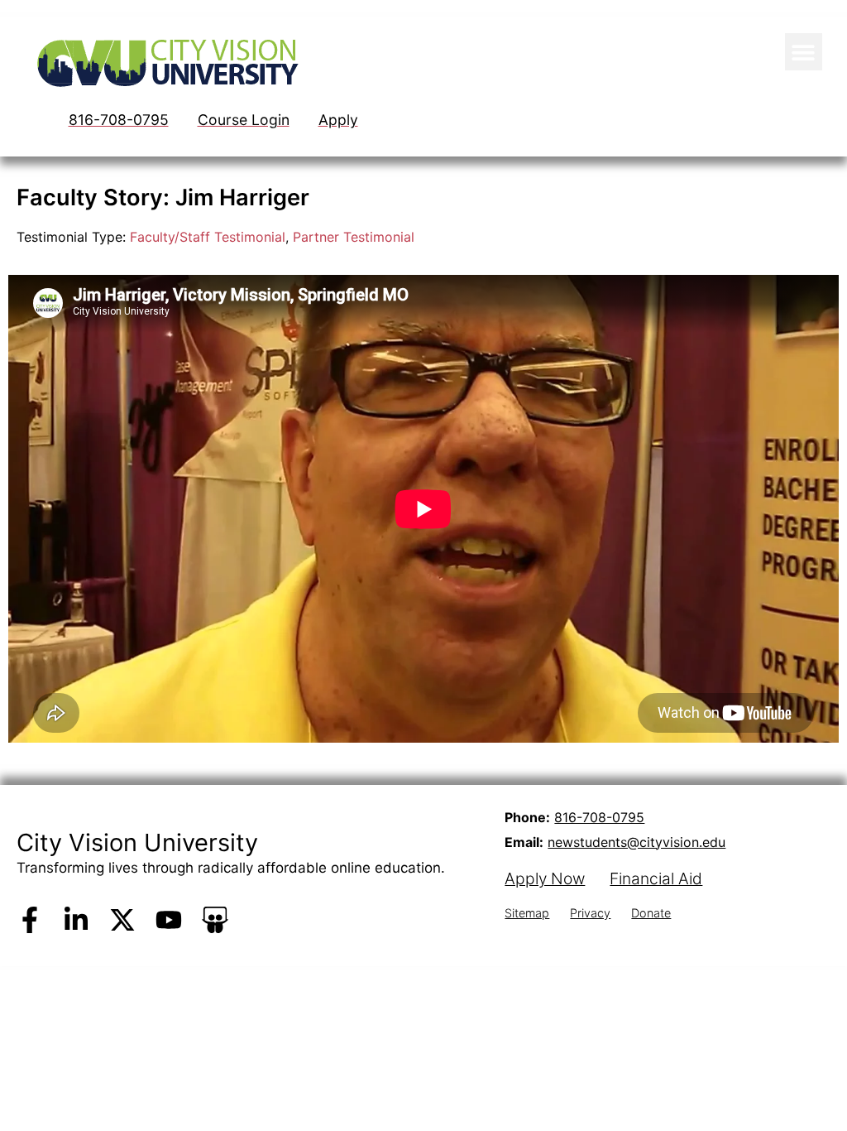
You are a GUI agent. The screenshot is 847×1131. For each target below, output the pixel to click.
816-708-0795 (599, 817)
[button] (803, 51)
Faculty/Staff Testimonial (207, 237)
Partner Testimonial (353, 237)
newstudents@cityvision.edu (636, 842)
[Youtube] (169, 920)
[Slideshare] (215, 920)
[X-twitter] (122, 920)
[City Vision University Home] (164, 63)
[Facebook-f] (30, 920)
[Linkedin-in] (76, 920)
